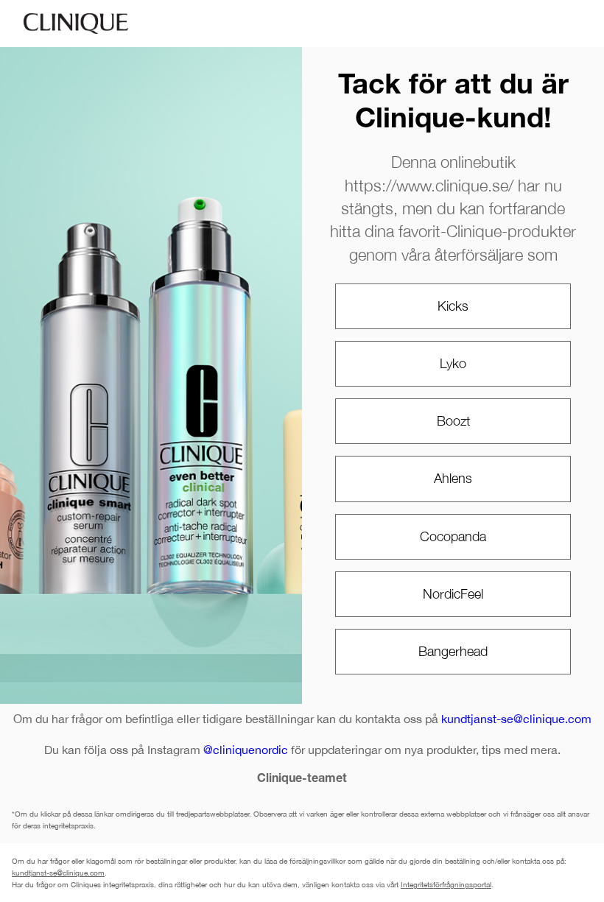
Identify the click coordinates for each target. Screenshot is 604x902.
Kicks (453, 306)
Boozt (453, 421)
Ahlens (453, 478)
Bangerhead (453, 651)
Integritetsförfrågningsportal (446, 884)
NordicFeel (453, 594)
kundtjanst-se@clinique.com (516, 718)
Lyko (453, 363)
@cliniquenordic (245, 749)
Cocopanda (453, 536)
